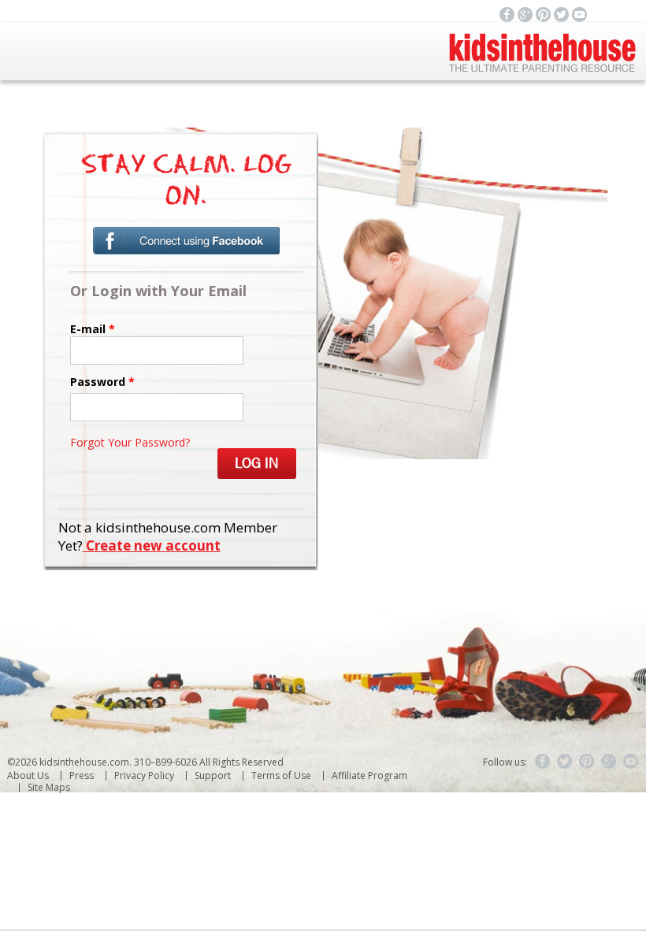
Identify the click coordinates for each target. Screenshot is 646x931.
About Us (28, 775)
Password (102, 381)
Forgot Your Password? (130, 442)
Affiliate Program (369, 775)
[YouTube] (631, 762)
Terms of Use (281, 775)
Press (81, 775)
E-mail (92, 328)
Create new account (152, 545)
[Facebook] (543, 762)
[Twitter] (565, 762)
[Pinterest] (587, 762)
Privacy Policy (144, 775)
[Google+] (609, 762)
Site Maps (49, 787)
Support (213, 775)
